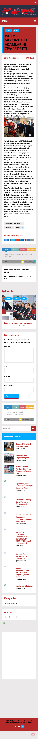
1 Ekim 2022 (21, 588)
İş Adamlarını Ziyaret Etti (13, 223)
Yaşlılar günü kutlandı (24, 586)
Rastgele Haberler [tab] (13, 436)
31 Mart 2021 (21, 524)
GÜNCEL (8, 30)
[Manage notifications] (33, 734)
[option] (19, 313)
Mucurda (9, 227)
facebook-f (15, 726)
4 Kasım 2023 (21, 476)
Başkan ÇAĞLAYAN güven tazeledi (23, 445)
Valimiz (19, 227)
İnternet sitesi (9, 386)
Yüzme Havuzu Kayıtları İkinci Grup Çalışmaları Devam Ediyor (23, 470)
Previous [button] (4, 311)
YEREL (16, 30)
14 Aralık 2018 (19, 326)
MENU (5, 21)
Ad (5, 367)
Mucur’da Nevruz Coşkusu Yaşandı (22, 457)
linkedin (19, 726)
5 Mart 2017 (21, 545)
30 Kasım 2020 (21, 561)
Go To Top (22, 726)
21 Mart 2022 (21, 460)
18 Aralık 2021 (22, 579)
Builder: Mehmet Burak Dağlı (23, 722)
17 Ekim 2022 (21, 448)
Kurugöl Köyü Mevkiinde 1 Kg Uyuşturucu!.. (22, 556)
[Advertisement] (19, 655)
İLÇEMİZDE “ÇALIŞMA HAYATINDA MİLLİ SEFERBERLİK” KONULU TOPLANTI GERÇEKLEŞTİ (23, 537)
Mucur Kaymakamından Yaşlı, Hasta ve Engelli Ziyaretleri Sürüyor (23, 572)
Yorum (7, 346)
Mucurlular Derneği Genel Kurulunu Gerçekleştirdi (23, 502)
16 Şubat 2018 (21, 490)
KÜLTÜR (16, 298)
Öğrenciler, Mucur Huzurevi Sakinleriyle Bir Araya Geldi (24, 486)
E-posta (7, 376)
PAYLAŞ (30, 58)
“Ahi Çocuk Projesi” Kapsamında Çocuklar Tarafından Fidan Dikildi (24, 518)
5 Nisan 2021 (21, 506)
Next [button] (34, 311)
